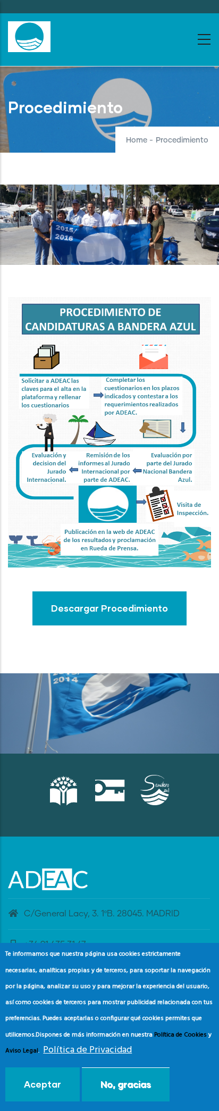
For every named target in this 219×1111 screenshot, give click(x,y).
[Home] (29, 36)
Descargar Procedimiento (109, 608)
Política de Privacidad (87, 1050)
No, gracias (125, 1084)
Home (136, 140)
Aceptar (42, 1084)
